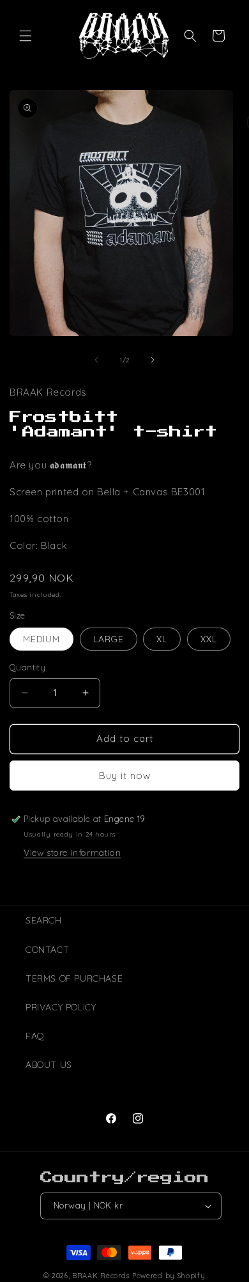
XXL (208, 639)
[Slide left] (96, 360)
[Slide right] (153, 360)
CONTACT (47, 949)
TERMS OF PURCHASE (74, 978)
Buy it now (125, 775)
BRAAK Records (101, 1275)
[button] (25, 36)
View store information (72, 852)
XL (161, 639)
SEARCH (44, 920)
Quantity (27, 667)
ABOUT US (49, 1064)
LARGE (108, 639)
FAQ (35, 1036)
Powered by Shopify (169, 1275)
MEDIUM (41, 639)
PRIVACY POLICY (61, 1007)
